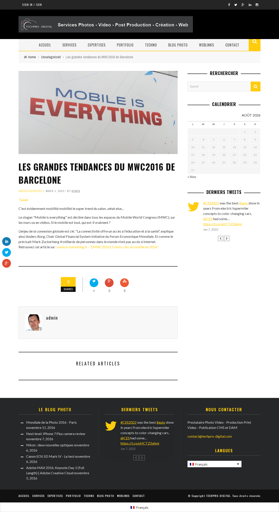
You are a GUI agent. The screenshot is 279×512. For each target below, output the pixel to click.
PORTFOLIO (125, 45)
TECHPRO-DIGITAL (218, 496)
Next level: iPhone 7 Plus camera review (55, 434)
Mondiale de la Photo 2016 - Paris (51, 422)
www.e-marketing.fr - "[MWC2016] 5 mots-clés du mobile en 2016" (108, 247)
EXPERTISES (96, 45)
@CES (207, 219)
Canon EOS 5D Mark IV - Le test (50, 456)
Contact (232, 45)
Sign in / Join (32, 4)
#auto (243, 203)
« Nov (191, 177)
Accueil (45, 45)
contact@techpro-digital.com (209, 436)
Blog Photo (178, 45)
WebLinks (206, 45)
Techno (151, 45)
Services (69, 45)
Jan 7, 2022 (210, 229)
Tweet (23, 200)
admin (75, 191)
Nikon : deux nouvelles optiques (49, 445)
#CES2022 (211, 203)
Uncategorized (31, 191)
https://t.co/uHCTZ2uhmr (222, 224)
